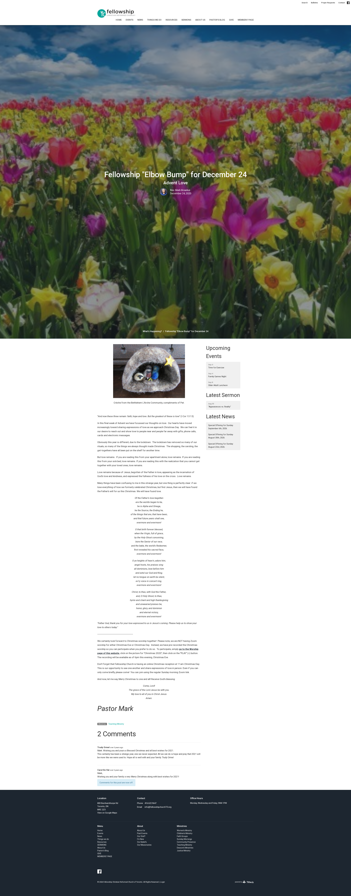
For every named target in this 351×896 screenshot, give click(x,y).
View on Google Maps (107, 813)
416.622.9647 (150, 803)
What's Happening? (152, 331)
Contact (341, 3)
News (140, 20)
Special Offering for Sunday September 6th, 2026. (220, 427)
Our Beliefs (142, 842)
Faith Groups (182, 836)
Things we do (154, 20)
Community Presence (186, 842)
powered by (243, 884)
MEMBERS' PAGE (246, 20)
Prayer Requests (328, 3)
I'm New (140, 839)
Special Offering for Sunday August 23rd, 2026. (220, 445)
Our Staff (141, 836)
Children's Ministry (184, 833)
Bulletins (314, 3)
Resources (171, 20)
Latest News (220, 417)
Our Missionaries (144, 845)
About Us (200, 20)
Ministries (182, 826)
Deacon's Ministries (185, 848)
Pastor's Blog (217, 20)
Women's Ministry (184, 830)
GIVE (231, 20)
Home (119, 20)
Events (129, 20)
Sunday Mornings (184, 839)
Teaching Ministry (116, 724)
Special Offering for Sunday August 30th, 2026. (220, 436)
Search (305, 3)
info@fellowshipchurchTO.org (158, 807)
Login (162, 882)
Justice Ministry (183, 851)
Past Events (142, 833)
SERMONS (186, 20)
